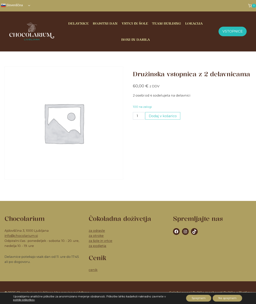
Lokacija (194, 23)
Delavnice (78, 23)
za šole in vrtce (100, 241)
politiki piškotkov (24, 300)
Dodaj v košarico (163, 116)
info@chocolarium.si (21, 236)
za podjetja (97, 246)
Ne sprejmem (227, 298)
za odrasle (97, 230)
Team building (166, 23)
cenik (93, 270)
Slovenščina (14, 5)
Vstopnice (232, 31)
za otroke (96, 236)
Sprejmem (199, 298)
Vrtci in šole (135, 23)
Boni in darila (135, 39)
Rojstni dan (105, 23)
